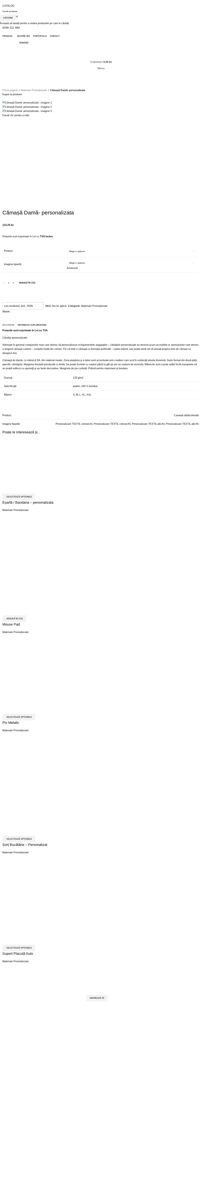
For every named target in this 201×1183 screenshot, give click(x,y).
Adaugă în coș (27, 283)
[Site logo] (83, 57)
